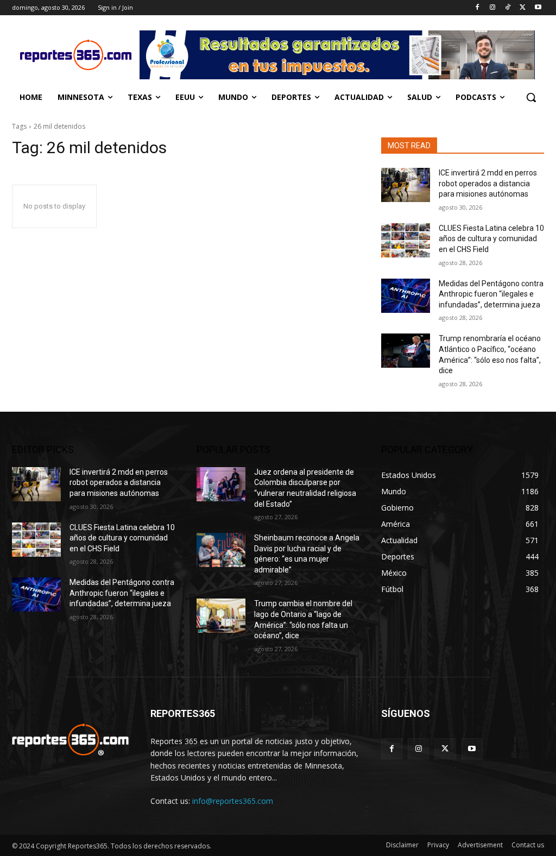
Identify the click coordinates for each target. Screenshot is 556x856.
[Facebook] (477, 8)
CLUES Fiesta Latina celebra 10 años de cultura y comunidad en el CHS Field (491, 239)
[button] (531, 97)
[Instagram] (492, 8)
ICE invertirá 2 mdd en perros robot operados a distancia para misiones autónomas (488, 183)
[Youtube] (538, 8)
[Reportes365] (76, 55)
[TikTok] (508, 8)
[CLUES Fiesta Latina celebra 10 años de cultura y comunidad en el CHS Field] (405, 240)
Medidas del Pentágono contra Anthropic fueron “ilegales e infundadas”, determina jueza (491, 294)
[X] (522, 8)
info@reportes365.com (232, 801)
